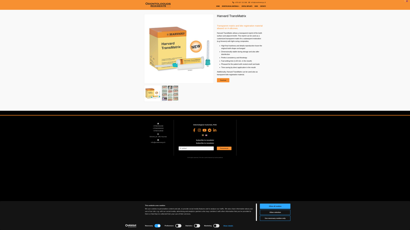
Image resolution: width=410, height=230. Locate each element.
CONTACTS (263, 6)
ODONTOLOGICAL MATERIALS (230, 6)
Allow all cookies (275, 206)
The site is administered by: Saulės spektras (211, 157)
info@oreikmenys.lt (258, 2)
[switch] (178, 225)
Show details (228, 226)
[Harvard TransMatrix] (179, 48)
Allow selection (275, 212)
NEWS (256, 6)
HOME (218, 6)
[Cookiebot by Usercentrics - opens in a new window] (131, 225)
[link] (229, 7)
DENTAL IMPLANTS (247, 6)
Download (223, 80)
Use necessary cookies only (275, 218)
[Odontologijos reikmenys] (194, 130)
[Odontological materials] (158, 5)
